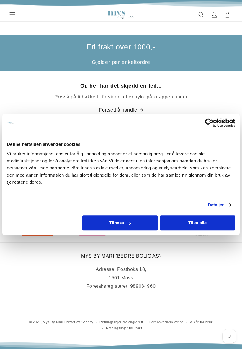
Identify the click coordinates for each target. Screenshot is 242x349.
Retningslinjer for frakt (124, 328)
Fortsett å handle (118, 109)
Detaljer (216, 204)
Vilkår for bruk (201, 322)
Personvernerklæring (166, 322)
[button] (12, 14)
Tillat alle (197, 222)
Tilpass (116, 222)
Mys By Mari (53, 322)
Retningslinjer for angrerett (121, 322)
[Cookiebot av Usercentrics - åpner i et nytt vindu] (209, 122)
